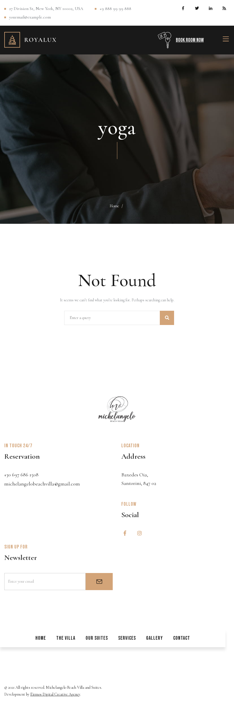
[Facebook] (183, 8)
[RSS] (224, 8)
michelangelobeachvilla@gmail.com (42, 484)
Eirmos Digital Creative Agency (55, 694)
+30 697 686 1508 (21, 475)
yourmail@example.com (30, 17)
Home (114, 206)
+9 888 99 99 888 (115, 8)
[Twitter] (196, 8)
